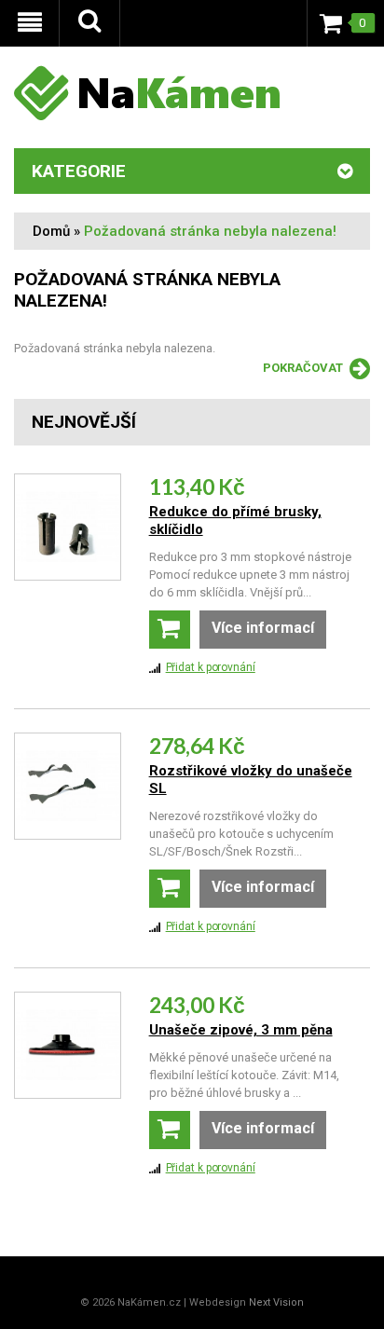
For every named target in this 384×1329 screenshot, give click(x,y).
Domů (51, 231)
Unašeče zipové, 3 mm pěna (241, 1029)
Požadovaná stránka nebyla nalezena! (210, 231)
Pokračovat (303, 368)
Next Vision (276, 1302)
